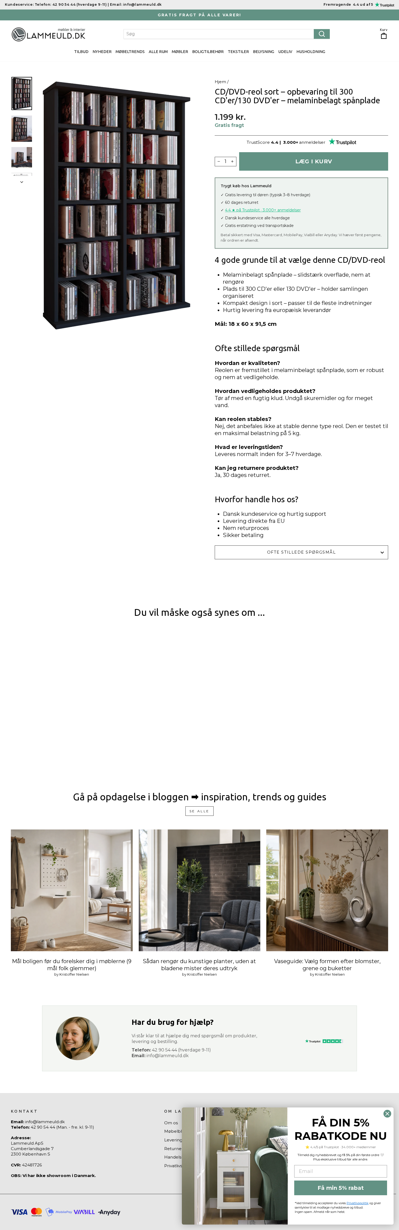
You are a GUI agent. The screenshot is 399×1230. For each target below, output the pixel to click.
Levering (173, 1139)
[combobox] (226, 34)
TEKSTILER (238, 51)
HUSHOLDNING (310, 51)
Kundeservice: (19, 4)
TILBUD (81, 51)
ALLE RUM (158, 51)
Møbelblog (175, 1131)
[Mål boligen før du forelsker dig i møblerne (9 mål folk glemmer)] (72, 890)
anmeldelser (312, 142)
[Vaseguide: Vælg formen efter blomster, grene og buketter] (327, 890)
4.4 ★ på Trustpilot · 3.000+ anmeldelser (263, 210)
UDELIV (285, 51)
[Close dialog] (387, 1114)
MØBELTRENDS (130, 51)
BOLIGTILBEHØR (208, 51)
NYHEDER (102, 51)
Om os (171, 1122)
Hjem (220, 81)
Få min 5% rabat (341, 1188)
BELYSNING (263, 51)
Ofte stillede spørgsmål (301, 552)
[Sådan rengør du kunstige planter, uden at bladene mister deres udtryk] (200, 890)
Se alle (199, 811)
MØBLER (180, 51)
